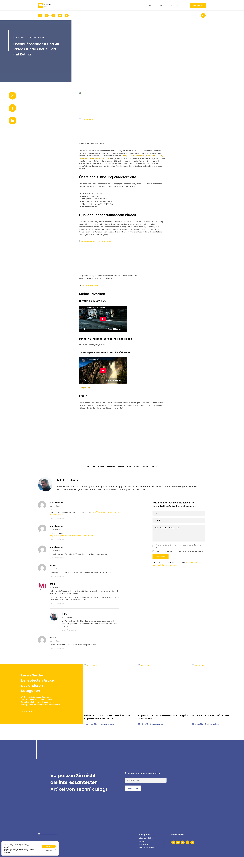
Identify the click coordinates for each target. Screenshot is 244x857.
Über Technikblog (145, 838)
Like (51, 518)
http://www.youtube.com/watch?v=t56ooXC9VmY (71, 536)
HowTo (150, 5)
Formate (111, 466)
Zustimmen (48, 846)
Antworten (59, 518)
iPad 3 (136, 466)
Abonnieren (198, 5)
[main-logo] (45, 5)
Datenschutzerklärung (147, 847)
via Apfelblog (84, 388)
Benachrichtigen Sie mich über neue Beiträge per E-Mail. (179, 551)
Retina (145, 466)
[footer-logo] (47, 836)
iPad (129, 466)
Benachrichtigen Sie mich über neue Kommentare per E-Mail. (179, 546)
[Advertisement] (122, 427)
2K (88, 466)
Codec (101, 466)
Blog (161, 5)
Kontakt (142, 841)
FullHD (121, 466)
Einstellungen (49, 850)
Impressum (143, 844)
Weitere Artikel (26, 712)
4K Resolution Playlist (91, 285)
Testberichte (175, 5)
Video (154, 466)
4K (94, 466)
